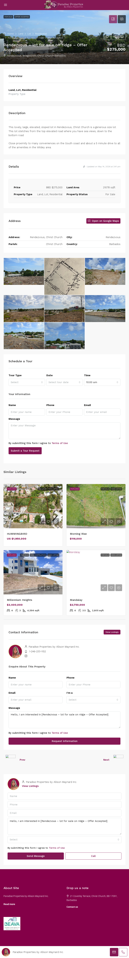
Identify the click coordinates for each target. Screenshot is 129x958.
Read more (9, 904)
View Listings (112, 632)
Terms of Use (60, 443)
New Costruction (38, 555)
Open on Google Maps (105, 220)
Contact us (72, 907)
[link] (33, 506)
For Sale (42, 489)
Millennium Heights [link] (19, 599)
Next (106, 759)
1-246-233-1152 (37, 651)
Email (87, 405)
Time (87, 375)
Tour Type (15, 375)
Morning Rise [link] (78, 533)
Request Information (64, 741)
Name (12, 405)
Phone (50, 405)
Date (49, 375)
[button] (64, 37)
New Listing (53, 489)
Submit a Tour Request (25, 450)
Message (14, 418)
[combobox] (27, 382)
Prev (22, 759)
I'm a (70, 692)
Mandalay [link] (76, 599)
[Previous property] (11, 760)
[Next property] (118, 760)
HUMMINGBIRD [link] (17, 533)
